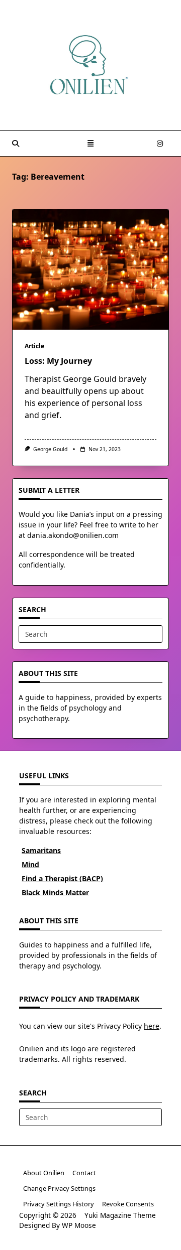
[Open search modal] (15, 143)
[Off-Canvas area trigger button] (90, 143)
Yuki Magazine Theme (120, 1215)
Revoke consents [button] (128, 1203)
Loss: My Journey (58, 360)
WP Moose (79, 1225)
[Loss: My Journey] (90, 269)
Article (34, 346)
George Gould (50, 449)
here (151, 1026)
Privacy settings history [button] (58, 1203)
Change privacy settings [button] (59, 1188)
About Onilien (43, 1172)
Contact (84, 1172)
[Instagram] (160, 144)
